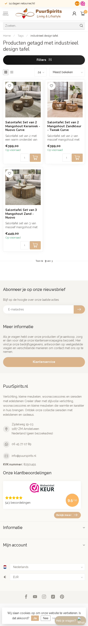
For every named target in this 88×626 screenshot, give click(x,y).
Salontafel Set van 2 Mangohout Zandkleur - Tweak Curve (64, 126)
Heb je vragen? (66, 620)
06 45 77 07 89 (21, 444)
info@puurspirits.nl (24, 455)
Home (7, 35)
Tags (21, 35)
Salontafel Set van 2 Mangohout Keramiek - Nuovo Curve (22, 126)
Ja (35, 618)
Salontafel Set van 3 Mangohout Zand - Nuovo (21, 213)
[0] (82, 13)
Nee (45, 618)
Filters (42, 59)
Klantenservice (44, 361)
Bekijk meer (63, 515)
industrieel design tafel (44, 35)
